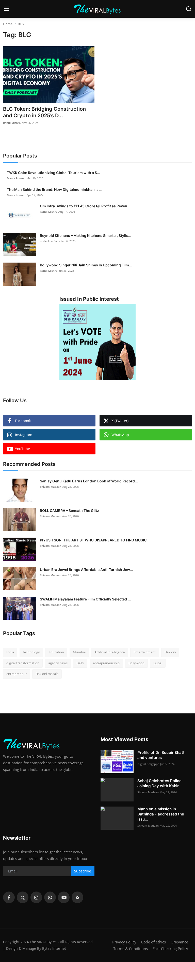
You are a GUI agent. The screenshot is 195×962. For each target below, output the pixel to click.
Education (56, 652)
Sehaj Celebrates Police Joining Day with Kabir (159, 783)
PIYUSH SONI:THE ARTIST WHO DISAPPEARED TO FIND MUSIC (93, 540)
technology (31, 652)
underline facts (50, 241)
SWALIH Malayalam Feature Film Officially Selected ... (85, 599)
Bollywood (136, 663)
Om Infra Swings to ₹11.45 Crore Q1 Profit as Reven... (85, 206)
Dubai (157, 663)
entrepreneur (16, 673)
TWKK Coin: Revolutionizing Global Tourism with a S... (53, 172)
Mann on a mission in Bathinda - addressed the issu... (160, 814)
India (10, 652)
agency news (58, 663)
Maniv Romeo (16, 178)
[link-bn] (97, 342)
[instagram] (36, 897)
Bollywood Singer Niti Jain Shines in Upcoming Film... (86, 265)
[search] (188, 9)
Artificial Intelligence (109, 652)
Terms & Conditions (130, 948)
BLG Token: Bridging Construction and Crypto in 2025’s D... (44, 112)
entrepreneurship (106, 663)
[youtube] (64, 897)
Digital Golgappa (148, 764)
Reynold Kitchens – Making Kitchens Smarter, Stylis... (85, 235)
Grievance (179, 941)
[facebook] (9, 897)
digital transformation (22, 663)
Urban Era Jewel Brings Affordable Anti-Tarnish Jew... (86, 569)
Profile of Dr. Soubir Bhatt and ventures (161, 755)
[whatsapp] (50, 897)
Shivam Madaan (50, 487)
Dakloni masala (47, 673)
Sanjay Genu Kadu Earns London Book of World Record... (89, 481)
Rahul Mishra (12, 123)
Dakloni (170, 652)
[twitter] (22, 897)
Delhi (80, 663)
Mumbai (79, 652)
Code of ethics (153, 941)
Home (7, 24)
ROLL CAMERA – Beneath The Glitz (69, 510)
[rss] (77, 897)
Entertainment (145, 652)
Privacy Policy (124, 941)
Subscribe (82, 871)
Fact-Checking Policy (170, 948)
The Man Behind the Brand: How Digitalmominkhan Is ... (54, 189)
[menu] (6, 9)
